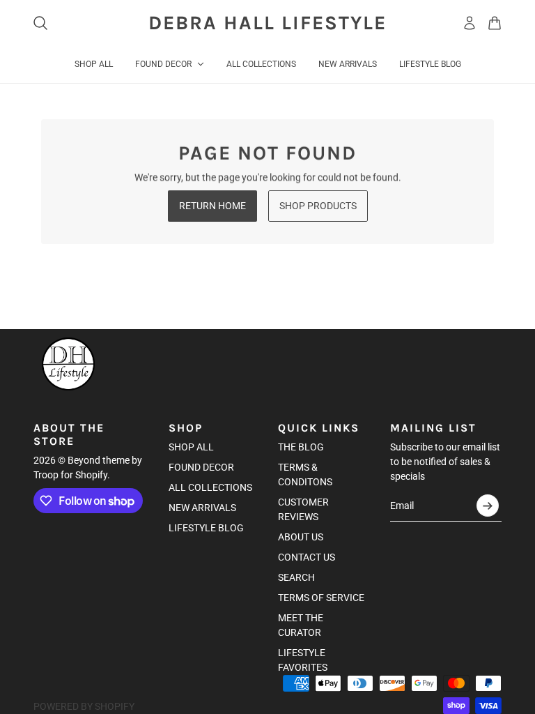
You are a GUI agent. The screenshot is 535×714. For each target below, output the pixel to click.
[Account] (469, 23)
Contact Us (306, 557)
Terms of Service (321, 597)
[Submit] (487, 505)
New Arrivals (202, 507)
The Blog (301, 447)
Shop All (191, 447)
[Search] (40, 23)
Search (296, 577)
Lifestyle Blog (206, 527)
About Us (300, 536)
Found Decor (201, 467)
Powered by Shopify (83, 706)
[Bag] (495, 23)
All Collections (210, 487)
